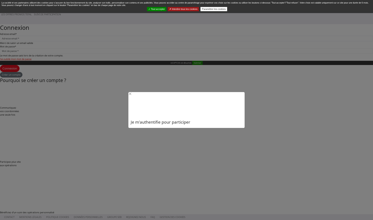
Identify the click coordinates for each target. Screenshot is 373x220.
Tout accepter (157, 9)
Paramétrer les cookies (214, 9)
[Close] (130, 94)
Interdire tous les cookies (184, 9)
